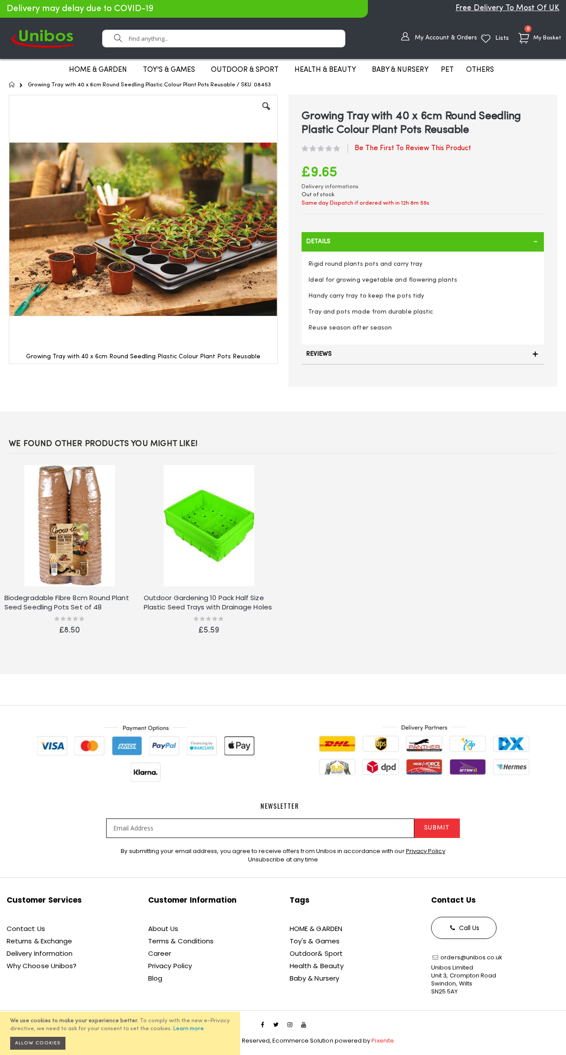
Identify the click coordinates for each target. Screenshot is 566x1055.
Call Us (468, 927)
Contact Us (26, 928)
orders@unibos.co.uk (470, 957)
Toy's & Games (315, 941)
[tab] (423, 242)
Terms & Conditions (181, 941)
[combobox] (223, 38)
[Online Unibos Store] (42, 38)
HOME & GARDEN (316, 928)
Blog (155, 978)
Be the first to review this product (413, 148)
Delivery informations (330, 187)
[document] (121, 1033)
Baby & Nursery (314, 978)
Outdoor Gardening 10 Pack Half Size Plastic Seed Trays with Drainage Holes (208, 602)
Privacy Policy (425, 851)
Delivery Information (40, 953)
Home (12, 84)
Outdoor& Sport (316, 953)
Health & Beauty (317, 965)
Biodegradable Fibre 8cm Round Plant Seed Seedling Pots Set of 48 (66, 602)
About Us (163, 928)
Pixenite (382, 1040)
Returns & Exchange (39, 941)
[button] (266, 113)
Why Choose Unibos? (41, 965)
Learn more (188, 1029)
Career (159, 953)
